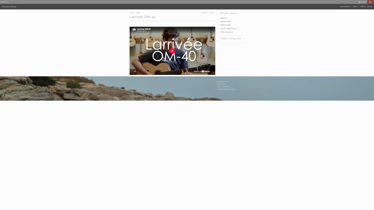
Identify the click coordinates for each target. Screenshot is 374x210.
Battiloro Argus (225, 25)
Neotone (223, 18)
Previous (205, 12)
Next (212, 12)
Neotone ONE (225, 21)
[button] (346, 6)
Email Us (4, 2)
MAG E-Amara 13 (226, 32)
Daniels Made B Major (228, 29)
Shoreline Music (140, 96)
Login (363, 2)
